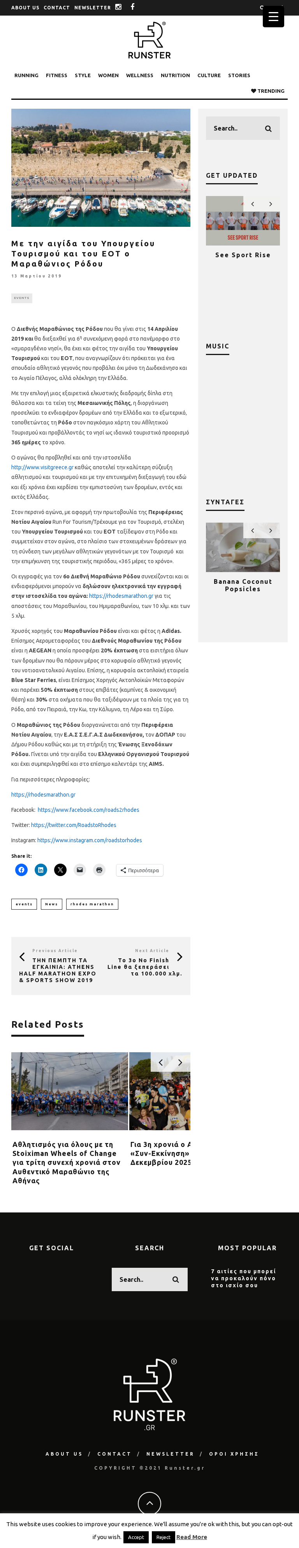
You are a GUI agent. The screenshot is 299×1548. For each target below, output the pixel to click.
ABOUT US (25, 7)
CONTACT (57, 7)
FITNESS (56, 75)
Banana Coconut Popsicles (243, 585)
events (24, 904)
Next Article (152, 951)
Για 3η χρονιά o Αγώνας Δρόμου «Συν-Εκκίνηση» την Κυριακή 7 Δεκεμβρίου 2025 (187, 1153)
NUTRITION (175, 75)
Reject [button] (164, 1537)
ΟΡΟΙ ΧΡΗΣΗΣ (234, 1453)
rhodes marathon (92, 904)
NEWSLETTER (92, 7)
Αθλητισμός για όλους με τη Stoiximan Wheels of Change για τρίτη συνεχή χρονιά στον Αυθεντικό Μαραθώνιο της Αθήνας (66, 1162)
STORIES (239, 75)
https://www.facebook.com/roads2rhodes (88, 810)
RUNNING (26, 75)
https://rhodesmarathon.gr (121, 596)
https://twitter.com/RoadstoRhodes (73, 825)
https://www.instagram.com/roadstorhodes (89, 840)
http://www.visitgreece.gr (42, 467)
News (51, 904)
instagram (124, 7)
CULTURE (209, 75)
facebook (138, 7)
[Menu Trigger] (273, 16)
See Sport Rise (243, 254)
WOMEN (108, 75)
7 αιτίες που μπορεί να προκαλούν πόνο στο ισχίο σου (243, 1278)
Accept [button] (136, 1537)
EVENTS (22, 298)
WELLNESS (139, 75)
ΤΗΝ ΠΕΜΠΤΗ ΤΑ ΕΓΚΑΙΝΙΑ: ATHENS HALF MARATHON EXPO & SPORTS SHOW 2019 (58, 970)
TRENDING (270, 91)
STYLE (83, 75)
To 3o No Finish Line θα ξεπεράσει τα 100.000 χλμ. (145, 967)
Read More (191, 1537)
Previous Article (55, 951)
